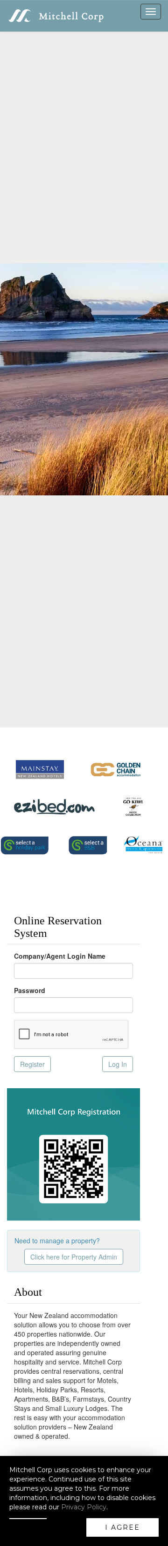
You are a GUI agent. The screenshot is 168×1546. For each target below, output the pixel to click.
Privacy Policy (83, 1507)
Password (29, 990)
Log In (117, 1064)
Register (32, 1064)
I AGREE (122, 1527)
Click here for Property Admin (73, 1256)
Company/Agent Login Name (59, 956)
